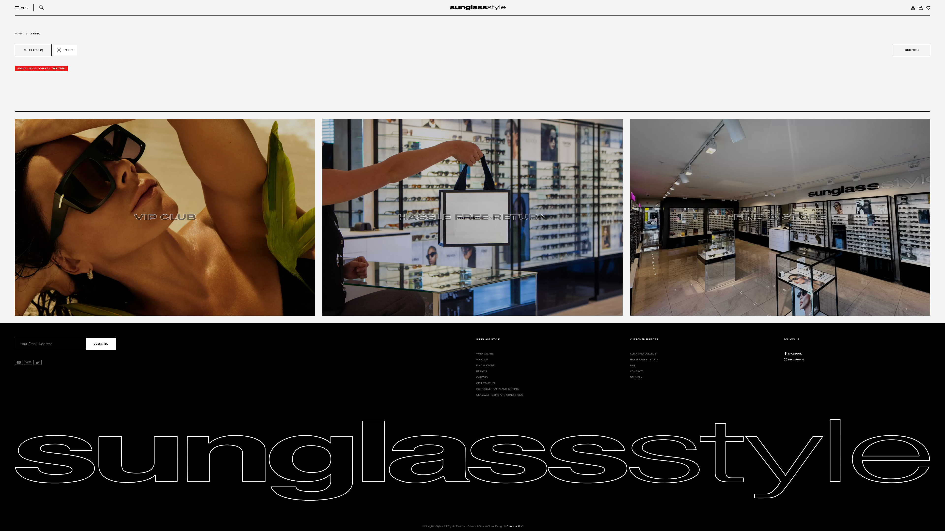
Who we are (484, 353)
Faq (632, 365)
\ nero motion (514, 526)
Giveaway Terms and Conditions (499, 395)
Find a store (485, 365)
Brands (481, 371)
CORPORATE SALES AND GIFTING (497, 389)
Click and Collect (643, 353)
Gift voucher (486, 383)
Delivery (636, 377)
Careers (482, 377)
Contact (636, 371)
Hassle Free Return (644, 359)
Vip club (482, 359)
